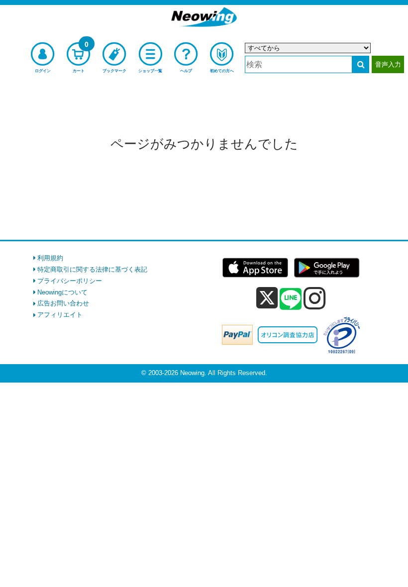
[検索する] (360, 64)
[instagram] (315, 298)
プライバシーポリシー (69, 281)
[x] (267, 298)
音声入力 (388, 64)
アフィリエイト (60, 314)
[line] (291, 299)
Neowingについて (62, 292)
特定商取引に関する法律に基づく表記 (92, 269)
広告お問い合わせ (63, 303)
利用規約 (50, 258)
